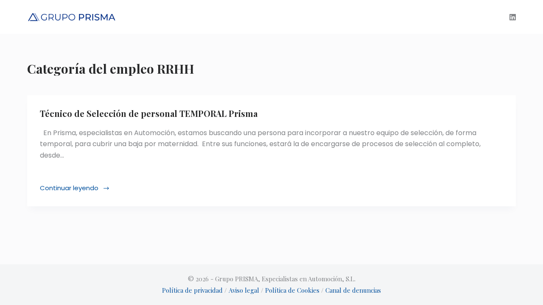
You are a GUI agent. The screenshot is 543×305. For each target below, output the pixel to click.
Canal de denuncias (353, 290)
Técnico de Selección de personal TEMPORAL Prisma (149, 113)
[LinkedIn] (512, 17)
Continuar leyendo (73, 188)
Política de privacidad (192, 290)
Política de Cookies (293, 290)
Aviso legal (244, 290)
